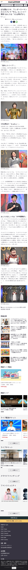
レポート (20, 19)
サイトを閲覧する (13, 443)
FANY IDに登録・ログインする (14, 520)
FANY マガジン (6, 61)
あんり (4, 307)
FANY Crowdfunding (6, 535)
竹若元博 (8, 309)
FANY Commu (4, 539)
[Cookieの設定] (21, 563)
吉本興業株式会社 (5, 553)
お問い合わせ (4, 555)
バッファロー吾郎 (17, 307)
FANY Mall (3, 537)
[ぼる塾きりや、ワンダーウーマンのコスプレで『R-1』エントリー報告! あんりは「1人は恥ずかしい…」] (11, 22)
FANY (2, 527)
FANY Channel (4, 533)
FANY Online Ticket (5, 531)
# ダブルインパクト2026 (7, 5)
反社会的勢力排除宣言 (6, 547)
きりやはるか (9, 307)
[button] (26, 2)
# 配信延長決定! (18, 5)
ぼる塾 (24, 307)
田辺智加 (3, 309)
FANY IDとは (14, 517)
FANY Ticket (4, 529)
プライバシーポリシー (6, 545)
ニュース (16, 19)
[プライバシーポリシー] (5, 565)
